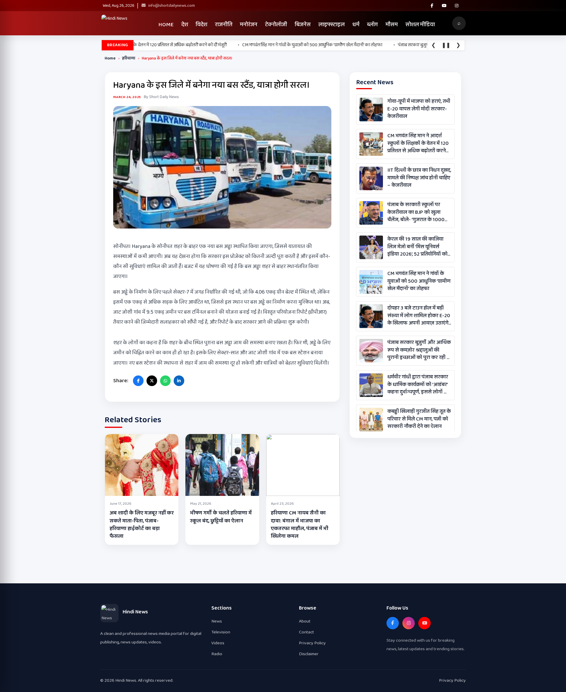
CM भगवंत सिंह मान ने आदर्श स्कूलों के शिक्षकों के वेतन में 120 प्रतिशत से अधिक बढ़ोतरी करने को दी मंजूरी (418, 143)
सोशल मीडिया (420, 24)
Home (166, 24)
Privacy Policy (312, 643)
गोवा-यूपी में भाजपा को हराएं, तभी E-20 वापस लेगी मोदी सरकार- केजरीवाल (418, 109)
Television (220, 632)
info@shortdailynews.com (171, 5)
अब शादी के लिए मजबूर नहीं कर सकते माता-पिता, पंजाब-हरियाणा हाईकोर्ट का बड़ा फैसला (142, 524)
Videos (217, 643)
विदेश (201, 24)
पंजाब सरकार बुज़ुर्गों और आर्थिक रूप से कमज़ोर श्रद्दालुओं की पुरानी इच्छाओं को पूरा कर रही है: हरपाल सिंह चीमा (419, 350)
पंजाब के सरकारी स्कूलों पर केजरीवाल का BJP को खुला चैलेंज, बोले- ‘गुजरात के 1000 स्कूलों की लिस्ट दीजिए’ (416, 212)
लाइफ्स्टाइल (331, 24)
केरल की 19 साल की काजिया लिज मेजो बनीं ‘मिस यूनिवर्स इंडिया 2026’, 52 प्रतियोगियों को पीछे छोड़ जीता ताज (417, 247)
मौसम (392, 24)
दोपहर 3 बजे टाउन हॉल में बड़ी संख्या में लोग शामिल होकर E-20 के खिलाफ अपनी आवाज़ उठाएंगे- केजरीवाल (418, 315)
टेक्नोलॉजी (276, 24)
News (216, 621)
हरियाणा (128, 58)
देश (184, 24)
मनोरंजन (248, 24)
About (304, 621)
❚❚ (446, 45)
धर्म (355, 24)
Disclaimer (309, 654)
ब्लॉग (372, 24)
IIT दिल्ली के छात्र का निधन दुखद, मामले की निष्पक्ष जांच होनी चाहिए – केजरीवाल (419, 178)
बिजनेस (303, 24)
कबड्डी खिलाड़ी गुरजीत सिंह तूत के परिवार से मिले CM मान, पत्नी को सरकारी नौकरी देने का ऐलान (419, 419)
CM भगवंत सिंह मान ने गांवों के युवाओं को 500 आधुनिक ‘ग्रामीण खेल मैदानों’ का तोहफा (418, 281)
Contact (306, 632)
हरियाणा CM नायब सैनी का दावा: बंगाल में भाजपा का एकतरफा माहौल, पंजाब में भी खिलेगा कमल (299, 524)
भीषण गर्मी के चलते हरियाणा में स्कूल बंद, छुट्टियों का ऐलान (221, 517)
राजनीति (223, 24)
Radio (216, 654)
